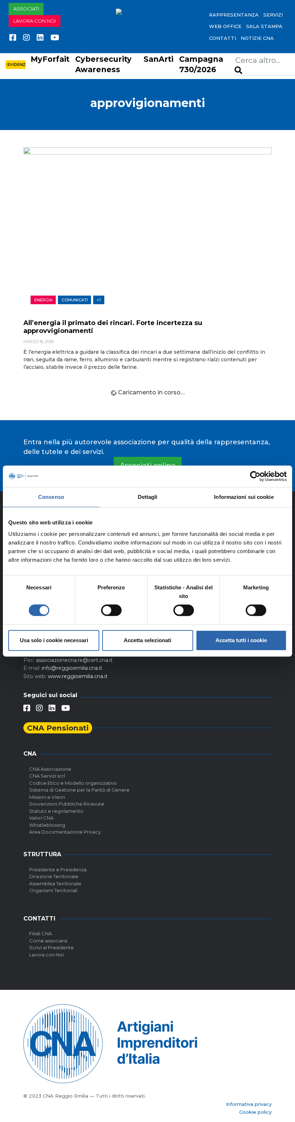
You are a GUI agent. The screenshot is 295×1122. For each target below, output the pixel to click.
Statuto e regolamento (56, 811)
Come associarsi (48, 941)
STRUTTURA (42, 854)
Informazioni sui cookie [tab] (243, 497)
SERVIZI (273, 15)
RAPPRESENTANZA (234, 15)
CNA (29, 753)
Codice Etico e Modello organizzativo (73, 783)
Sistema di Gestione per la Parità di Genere (79, 790)
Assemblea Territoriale (55, 883)
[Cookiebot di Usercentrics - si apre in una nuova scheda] (255, 476)
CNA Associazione (50, 769)
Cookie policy (255, 1112)
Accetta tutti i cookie (241, 640)
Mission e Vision (47, 797)
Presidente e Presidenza (58, 869)
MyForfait (50, 59)
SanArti (158, 59)
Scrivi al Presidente (51, 947)
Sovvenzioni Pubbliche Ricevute (66, 804)
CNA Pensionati (57, 727)
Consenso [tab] (51, 497)
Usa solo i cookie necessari (54, 640)
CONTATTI (222, 38)
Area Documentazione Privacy (65, 832)
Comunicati (75, 299)
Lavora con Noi (46, 955)
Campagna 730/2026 (201, 64)
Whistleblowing (47, 825)
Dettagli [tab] (148, 497)
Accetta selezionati (147, 640)
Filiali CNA (40, 933)
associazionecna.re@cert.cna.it (74, 660)
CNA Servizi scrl (47, 776)
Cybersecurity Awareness (103, 64)
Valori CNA (41, 818)
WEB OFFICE (225, 26)
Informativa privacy (249, 1104)
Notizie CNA (257, 38)
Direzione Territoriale (53, 876)
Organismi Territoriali (53, 890)
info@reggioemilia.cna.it (72, 668)
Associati (26, 8)
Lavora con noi (34, 21)
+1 (99, 299)
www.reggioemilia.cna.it (78, 676)
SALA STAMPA (264, 26)
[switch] (111, 610)
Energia (43, 299)
